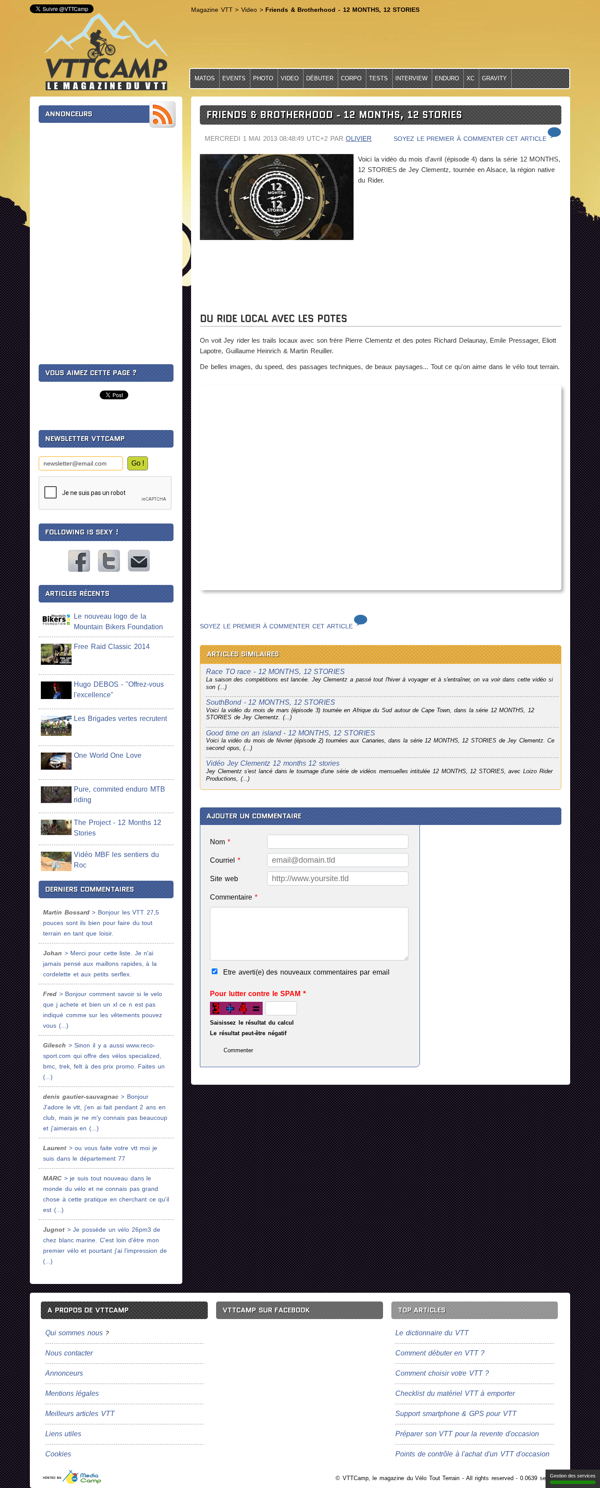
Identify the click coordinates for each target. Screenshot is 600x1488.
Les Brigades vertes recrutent (120, 718)
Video (290, 78)
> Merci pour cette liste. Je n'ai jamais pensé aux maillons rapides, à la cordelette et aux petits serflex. (100, 964)
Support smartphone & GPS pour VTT (456, 1413)
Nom (220, 842)
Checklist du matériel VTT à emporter (455, 1393)
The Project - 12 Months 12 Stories (117, 828)
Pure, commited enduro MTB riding (119, 794)
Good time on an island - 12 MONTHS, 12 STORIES (290, 733)
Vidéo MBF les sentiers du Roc (116, 860)
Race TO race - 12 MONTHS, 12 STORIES (275, 671)
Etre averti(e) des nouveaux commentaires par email (306, 972)
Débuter (319, 78)
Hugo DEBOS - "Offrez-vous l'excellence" (119, 690)
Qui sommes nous (74, 1333)
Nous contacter (139, 561)
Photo (263, 78)
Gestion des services (573, 1475)
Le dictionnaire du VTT (432, 1333)
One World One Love (107, 755)
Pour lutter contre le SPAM (258, 993)
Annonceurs (64, 1373)
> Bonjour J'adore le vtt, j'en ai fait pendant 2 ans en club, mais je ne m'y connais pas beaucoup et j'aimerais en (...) (105, 1112)
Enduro (447, 78)
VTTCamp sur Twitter (109, 561)
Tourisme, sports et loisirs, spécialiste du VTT (72, 1477)
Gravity (494, 78)
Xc (470, 78)
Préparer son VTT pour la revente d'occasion (467, 1434)
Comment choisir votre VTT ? (442, 1373)
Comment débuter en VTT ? (439, 1353)
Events (234, 78)
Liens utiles (63, 1434)
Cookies (58, 1454)
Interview (411, 78)
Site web (224, 878)
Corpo (351, 78)
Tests (378, 78)
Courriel (225, 860)
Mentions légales (72, 1393)
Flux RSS (162, 114)
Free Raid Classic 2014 (112, 646)
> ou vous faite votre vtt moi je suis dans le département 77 (100, 1153)
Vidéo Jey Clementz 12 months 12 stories (273, 763)
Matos (205, 78)
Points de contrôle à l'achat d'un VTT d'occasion (472, 1454)
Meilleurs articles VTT (80, 1413)
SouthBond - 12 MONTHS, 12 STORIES (270, 702)
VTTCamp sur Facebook (79, 561)
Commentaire (233, 897)
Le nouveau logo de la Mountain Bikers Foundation (118, 622)
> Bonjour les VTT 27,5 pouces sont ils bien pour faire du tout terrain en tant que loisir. (101, 923)
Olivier (359, 138)
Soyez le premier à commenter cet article (470, 139)
